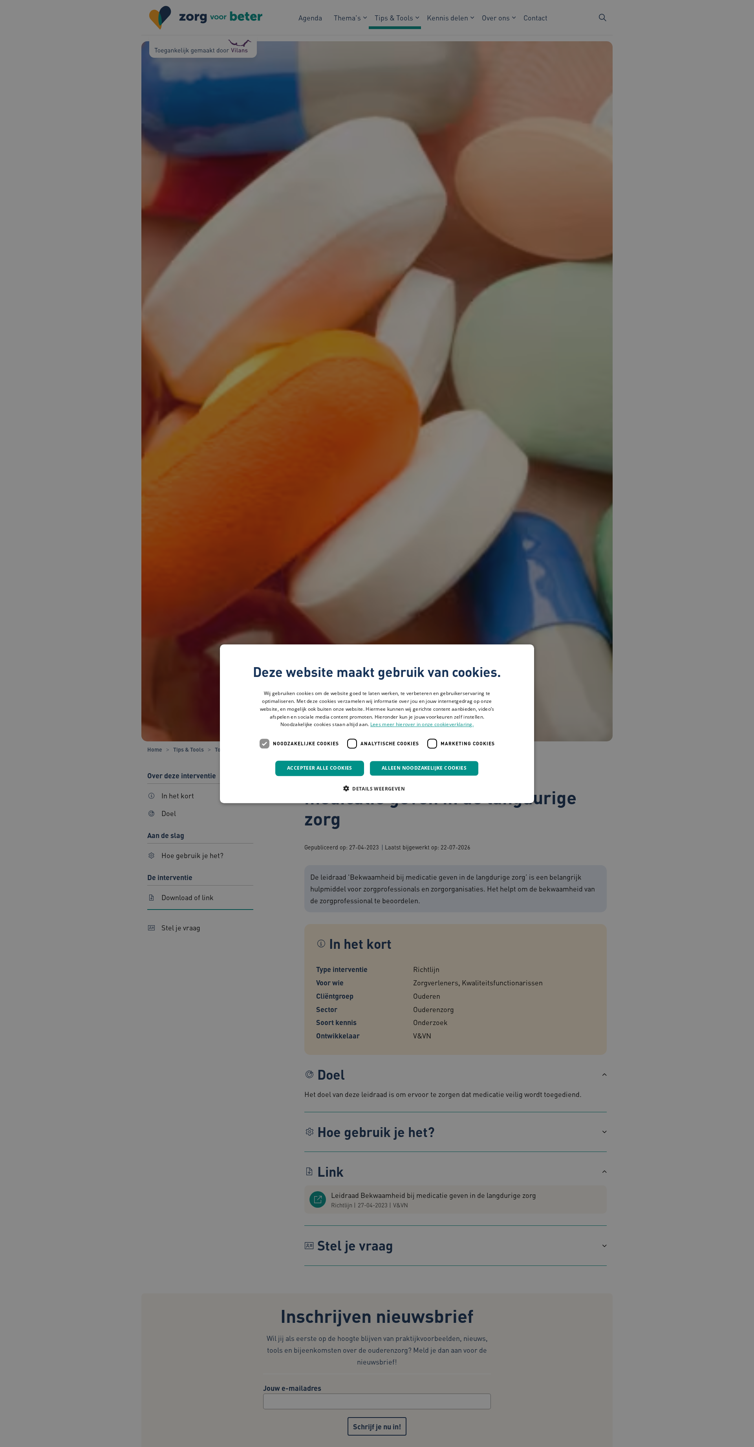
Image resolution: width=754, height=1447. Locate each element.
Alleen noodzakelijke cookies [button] (424, 768)
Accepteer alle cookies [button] (319, 768)
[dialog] (377, 723)
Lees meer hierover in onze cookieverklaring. (422, 724)
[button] (377, 788)
